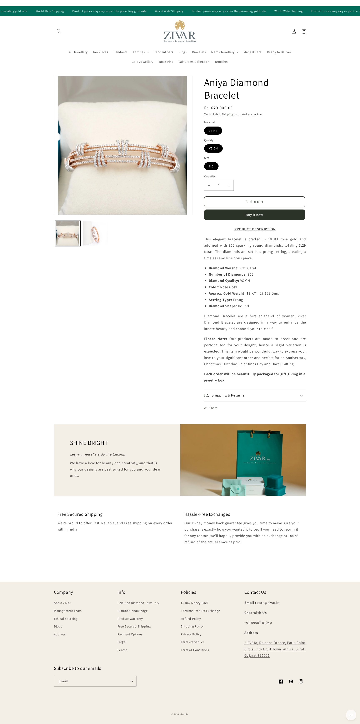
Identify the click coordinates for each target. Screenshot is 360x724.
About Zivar (62, 603)
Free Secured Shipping (134, 626)
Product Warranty (130, 618)
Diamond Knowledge (133, 611)
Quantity (210, 176)
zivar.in (184, 714)
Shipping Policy (192, 626)
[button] (59, 31)
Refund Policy (191, 618)
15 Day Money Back (195, 603)
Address (60, 634)
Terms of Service (193, 642)
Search (123, 650)
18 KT (213, 130)
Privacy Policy (191, 634)
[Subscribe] (131, 681)
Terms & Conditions (195, 650)
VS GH (213, 148)
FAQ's (121, 642)
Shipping (227, 114)
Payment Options (130, 634)
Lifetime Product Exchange (200, 611)
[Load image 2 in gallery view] (95, 233)
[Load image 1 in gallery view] (68, 233)
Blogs (58, 626)
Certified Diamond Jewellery (138, 603)
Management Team (68, 611)
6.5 (211, 166)
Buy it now (254, 214)
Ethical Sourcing (66, 618)
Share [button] (213, 408)
